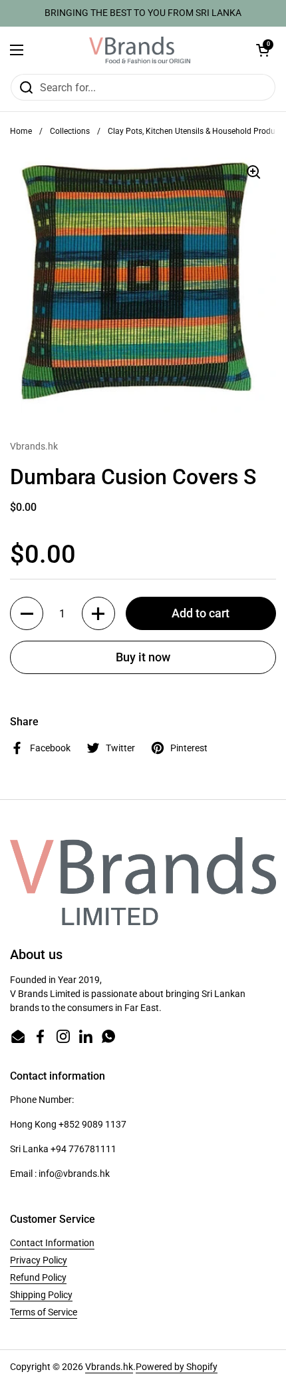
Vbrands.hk (109, 1366)
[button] (262, 50)
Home (21, 131)
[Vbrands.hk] (139, 50)
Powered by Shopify (176, 1366)
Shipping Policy (41, 1294)
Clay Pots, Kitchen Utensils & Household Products (197, 131)
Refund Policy (38, 1277)
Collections (70, 131)
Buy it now (143, 657)
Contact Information (52, 1242)
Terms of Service (43, 1312)
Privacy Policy (38, 1260)
